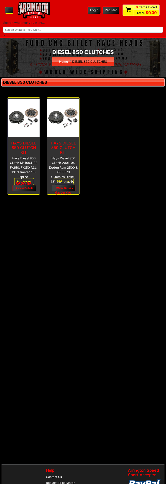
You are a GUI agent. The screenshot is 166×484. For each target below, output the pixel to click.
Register (111, 10)
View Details (25, 188)
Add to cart (24, 181)
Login (94, 10)
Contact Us (54, 477)
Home (63, 61)
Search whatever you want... (24, 22)
